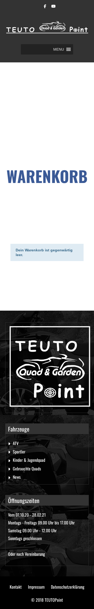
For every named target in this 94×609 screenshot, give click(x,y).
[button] (58, 49)
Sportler (19, 451)
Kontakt (16, 587)
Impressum (36, 587)
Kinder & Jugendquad (29, 460)
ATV (16, 443)
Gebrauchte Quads (27, 468)
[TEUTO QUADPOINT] (47, 29)
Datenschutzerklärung (67, 587)
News (17, 477)
